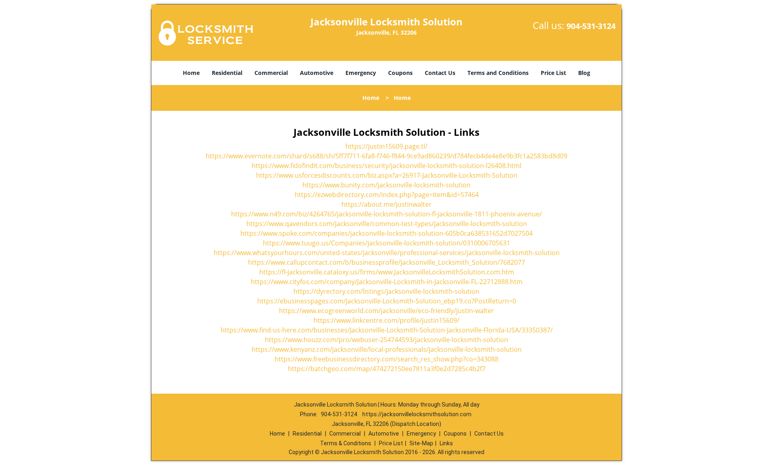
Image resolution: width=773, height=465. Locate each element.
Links (446, 443)
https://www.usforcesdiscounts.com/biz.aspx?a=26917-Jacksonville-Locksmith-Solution (386, 175)
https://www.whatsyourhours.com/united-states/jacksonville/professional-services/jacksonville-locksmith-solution (387, 252)
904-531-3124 (591, 26)
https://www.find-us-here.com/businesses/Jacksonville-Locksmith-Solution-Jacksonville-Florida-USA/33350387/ (387, 330)
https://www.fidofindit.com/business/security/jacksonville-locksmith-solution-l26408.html (386, 165)
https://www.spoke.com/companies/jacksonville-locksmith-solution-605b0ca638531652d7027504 (386, 233)
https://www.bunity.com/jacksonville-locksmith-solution (386, 185)
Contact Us (440, 73)
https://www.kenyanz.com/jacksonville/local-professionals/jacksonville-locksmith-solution (387, 349)
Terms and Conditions (498, 73)
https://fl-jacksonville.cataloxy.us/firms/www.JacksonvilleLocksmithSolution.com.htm (386, 272)
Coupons (400, 73)
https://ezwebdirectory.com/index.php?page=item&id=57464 (387, 194)
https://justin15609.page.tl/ (386, 146)
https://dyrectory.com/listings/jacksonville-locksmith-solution (386, 291)
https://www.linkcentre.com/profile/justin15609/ (386, 320)
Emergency (360, 73)
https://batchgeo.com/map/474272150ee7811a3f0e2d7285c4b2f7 (387, 368)
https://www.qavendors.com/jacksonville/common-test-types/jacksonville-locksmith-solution (386, 223)
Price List (553, 73)
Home (191, 73)
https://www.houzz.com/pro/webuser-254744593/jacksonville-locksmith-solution (386, 339)
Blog (584, 73)
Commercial (271, 73)
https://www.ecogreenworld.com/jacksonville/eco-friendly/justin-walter (386, 310)
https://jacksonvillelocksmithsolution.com (416, 414)
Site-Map (421, 443)
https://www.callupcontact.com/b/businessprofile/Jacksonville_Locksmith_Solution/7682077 (386, 262)
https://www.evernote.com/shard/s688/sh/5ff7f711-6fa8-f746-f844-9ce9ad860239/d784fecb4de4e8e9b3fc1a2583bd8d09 (386, 156)
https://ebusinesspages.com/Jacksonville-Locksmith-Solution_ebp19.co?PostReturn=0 (386, 301)
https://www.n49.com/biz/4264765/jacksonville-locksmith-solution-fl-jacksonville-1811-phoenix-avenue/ (386, 214)
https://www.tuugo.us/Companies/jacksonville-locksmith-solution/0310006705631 (386, 243)
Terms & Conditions (345, 443)
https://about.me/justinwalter (386, 204)
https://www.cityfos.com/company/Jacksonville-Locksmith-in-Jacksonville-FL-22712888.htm (387, 281)
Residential (227, 73)
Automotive (316, 73)
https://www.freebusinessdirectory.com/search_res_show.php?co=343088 (386, 359)
